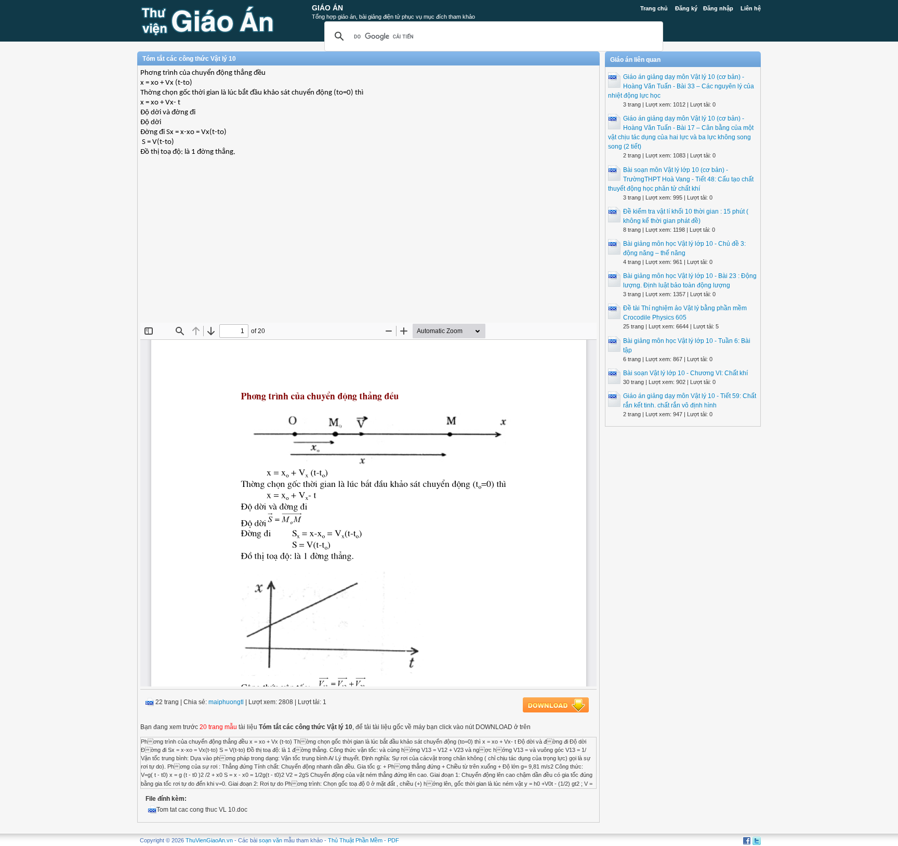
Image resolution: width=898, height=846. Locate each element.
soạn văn (270, 840)
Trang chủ (654, 8)
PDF (393, 840)
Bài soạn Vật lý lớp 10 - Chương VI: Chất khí (685, 373)
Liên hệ (751, 8)
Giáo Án (327, 8)
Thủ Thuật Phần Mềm (355, 840)
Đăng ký (686, 8)
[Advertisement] (368, 247)
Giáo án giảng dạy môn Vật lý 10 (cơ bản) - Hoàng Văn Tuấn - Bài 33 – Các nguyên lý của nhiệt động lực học (681, 86)
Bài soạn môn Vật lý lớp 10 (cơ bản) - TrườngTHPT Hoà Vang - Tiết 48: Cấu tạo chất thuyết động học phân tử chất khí (681, 179)
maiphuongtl (226, 702)
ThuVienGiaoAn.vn (209, 840)
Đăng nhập (718, 8)
